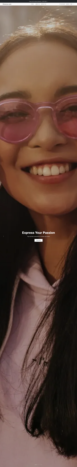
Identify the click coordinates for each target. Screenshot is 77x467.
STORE (32, 4)
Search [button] (67, 4)
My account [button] (62, 4)
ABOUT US (38, 4)
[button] (7, 4)
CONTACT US (43, 4)
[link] (45, 1)
